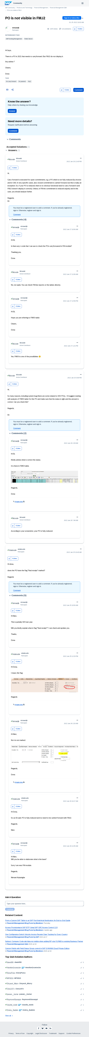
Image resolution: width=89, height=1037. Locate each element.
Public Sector (28, 39)
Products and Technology (24, 7)
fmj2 (29, 81)
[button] (74, 29)
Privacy (11, 1033)
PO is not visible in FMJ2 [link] (14, 10)
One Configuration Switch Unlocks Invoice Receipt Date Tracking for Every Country (36, 934)
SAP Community (10, 7)
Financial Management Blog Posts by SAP (23, 937)
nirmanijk (15, 28)
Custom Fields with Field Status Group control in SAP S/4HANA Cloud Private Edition (37, 948)
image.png (19, 502)
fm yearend (22, 81)
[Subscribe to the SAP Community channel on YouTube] (46, 1028)
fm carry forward (11, 81)
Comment (78, 90)
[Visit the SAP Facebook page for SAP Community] (39, 1028)
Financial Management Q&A (58, 7)
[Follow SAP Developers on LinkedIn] (50, 1028)
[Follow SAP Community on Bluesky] (42, 1028)
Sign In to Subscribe (71, 18)
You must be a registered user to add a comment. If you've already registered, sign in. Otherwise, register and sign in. (42, 209)
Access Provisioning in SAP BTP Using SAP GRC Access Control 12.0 (31, 927)
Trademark (53, 1033)
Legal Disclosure (41, 1033)
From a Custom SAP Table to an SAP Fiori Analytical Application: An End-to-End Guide (37, 920)
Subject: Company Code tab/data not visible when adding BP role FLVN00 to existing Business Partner (44, 941)
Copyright (29, 1033)
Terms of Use (20, 1033)
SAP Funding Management (14, 39)
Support (61, 1033)
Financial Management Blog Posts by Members (25, 923)
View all (8, 1016)
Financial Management (41, 7)
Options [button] (82, 18)
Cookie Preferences (73, 1033)
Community (17, 3)
